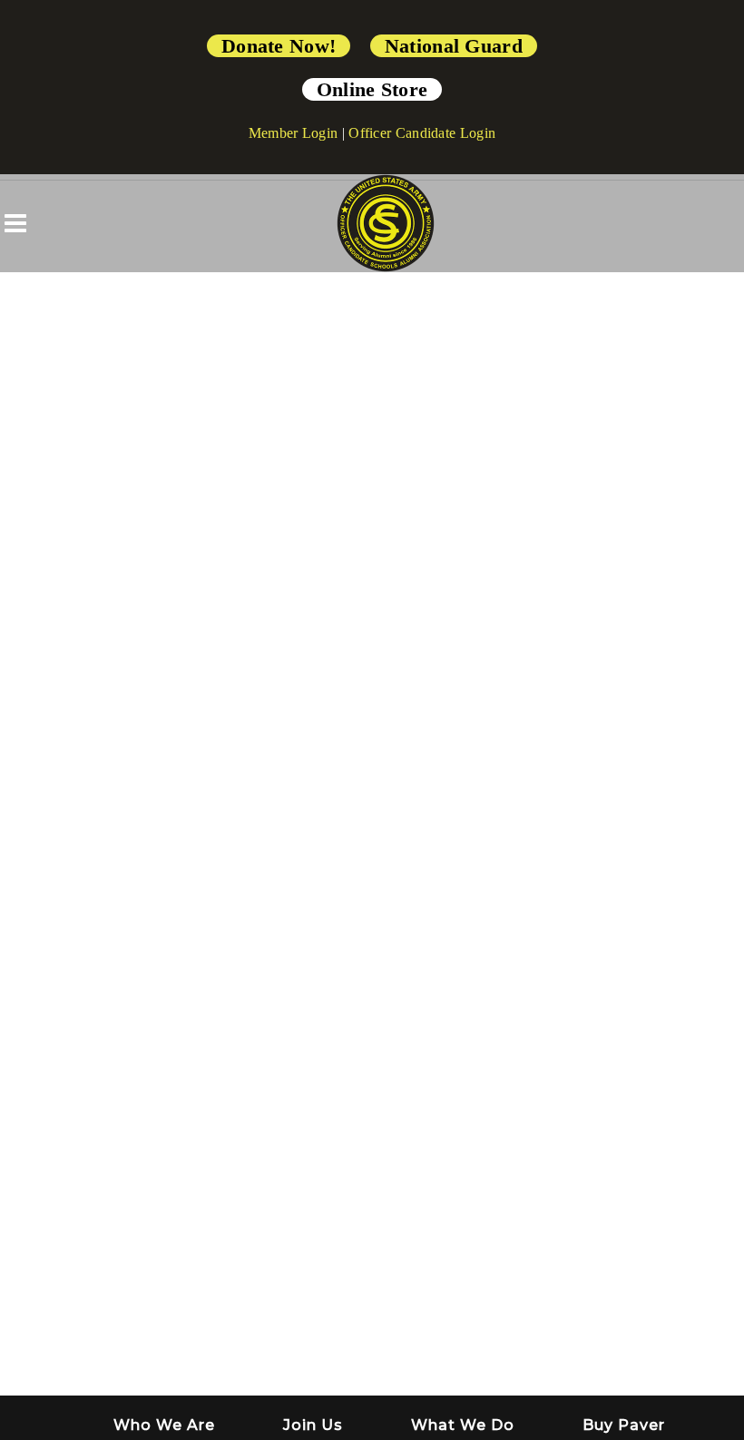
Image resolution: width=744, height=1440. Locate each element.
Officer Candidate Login (421, 133)
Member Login (293, 133)
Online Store (372, 89)
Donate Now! (278, 45)
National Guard (454, 45)
